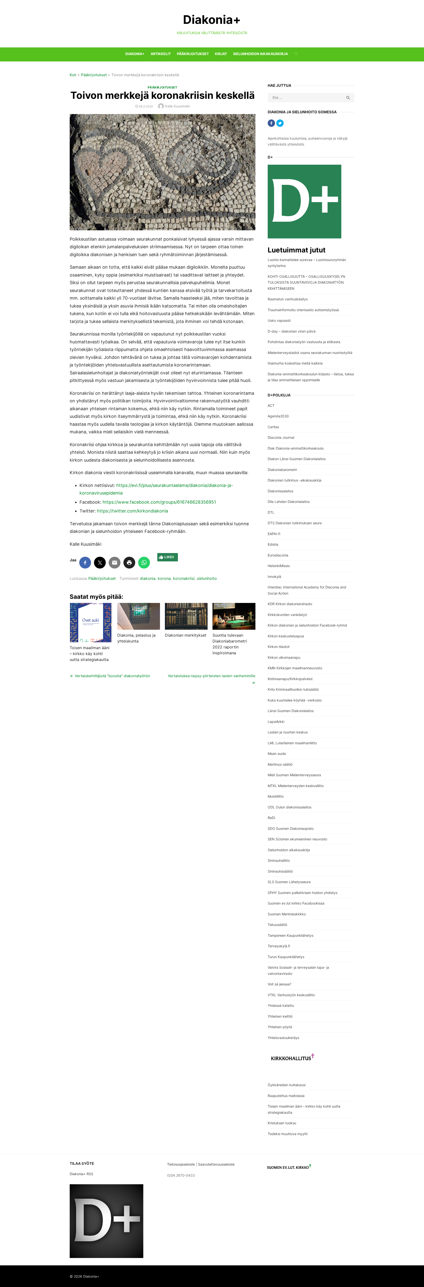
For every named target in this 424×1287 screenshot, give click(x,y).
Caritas (273, 427)
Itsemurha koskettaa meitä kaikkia (295, 363)
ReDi (271, 818)
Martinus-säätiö (280, 764)
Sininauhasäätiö (280, 871)
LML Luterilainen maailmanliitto (292, 743)
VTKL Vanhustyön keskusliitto (291, 995)
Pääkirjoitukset (193, 54)
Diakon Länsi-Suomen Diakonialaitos (297, 459)
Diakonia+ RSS (81, 1174)
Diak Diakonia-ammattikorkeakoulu (296, 448)
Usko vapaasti (279, 320)
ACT (271, 405)
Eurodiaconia (278, 555)
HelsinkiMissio (279, 566)
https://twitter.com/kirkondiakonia (132, 510)
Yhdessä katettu (281, 1005)
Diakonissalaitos (280, 491)
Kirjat (221, 54)
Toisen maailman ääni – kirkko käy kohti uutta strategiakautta (89, 653)
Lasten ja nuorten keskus (288, 732)
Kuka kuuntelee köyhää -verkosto (295, 700)
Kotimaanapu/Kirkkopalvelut (290, 679)
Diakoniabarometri (282, 470)
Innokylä (274, 576)
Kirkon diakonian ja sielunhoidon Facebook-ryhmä (307, 625)
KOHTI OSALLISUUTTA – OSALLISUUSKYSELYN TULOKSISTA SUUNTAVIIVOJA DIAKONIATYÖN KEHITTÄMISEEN (306, 282)
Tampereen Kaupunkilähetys (290, 935)
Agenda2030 (278, 416)
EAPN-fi (274, 534)
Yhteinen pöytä (280, 1027)
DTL (271, 512)
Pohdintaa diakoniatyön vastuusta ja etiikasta (304, 342)
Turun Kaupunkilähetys (286, 957)
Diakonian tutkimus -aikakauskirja (294, 480)
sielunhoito (207, 578)
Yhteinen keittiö (280, 1016)
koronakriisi (184, 578)
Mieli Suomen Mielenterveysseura (294, 775)
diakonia (148, 578)
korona (164, 578)
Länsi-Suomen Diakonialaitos (291, 711)
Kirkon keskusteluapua (286, 636)
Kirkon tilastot (279, 646)
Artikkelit (161, 54)
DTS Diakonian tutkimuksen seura (295, 523)
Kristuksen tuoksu (282, 1123)
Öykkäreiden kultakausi (286, 1085)
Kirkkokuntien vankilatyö (287, 615)
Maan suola (277, 753)
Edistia (273, 544)
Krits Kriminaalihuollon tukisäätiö (293, 689)
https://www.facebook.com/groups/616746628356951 (159, 502)
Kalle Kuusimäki (177, 106)
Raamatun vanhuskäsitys (288, 299)
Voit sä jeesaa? (279, 984)
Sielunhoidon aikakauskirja (260, 54)
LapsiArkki (276, 721)
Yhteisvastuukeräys (283, 1038)
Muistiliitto (276, 796)
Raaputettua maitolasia (286, 1096)
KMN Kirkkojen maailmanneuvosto (295, 668)
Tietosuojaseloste (181, 1164)
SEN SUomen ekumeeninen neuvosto (297, 839)
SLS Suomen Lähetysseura (289, 882)
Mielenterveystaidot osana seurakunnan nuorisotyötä (310, 353)
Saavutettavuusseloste (217, 1164)
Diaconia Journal (281, 437)
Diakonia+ (212, 19)
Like (169, 557)
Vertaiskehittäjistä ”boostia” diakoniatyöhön (112, 675)
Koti (73, 75)
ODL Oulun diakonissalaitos (289, 807)
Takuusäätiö (277, 924)
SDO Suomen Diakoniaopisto (291, 828)
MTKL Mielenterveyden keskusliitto (296, 786)
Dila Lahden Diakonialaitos (289, 501)
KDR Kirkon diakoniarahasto (290, 604)
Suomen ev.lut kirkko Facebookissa (296, 903)
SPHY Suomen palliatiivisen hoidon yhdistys (302, 893)
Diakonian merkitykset (185, 635)
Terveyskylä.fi (279, 946)
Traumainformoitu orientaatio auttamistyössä (303, 310)
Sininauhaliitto (279, 860)
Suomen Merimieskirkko (287, 914)
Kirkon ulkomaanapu (284, 657)
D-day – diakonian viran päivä (292, 331)
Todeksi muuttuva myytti (287, 1134)
